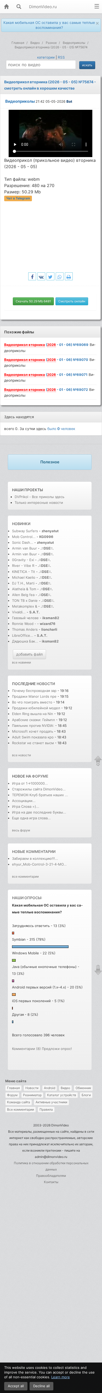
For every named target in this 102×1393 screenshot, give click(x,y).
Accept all (16, 1386)
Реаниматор (32, 1095)
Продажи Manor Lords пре (34, 696)
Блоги (86, 1095)
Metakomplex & (25, 606)
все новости (21, 755)
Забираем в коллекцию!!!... (35, 858)
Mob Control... (24, 537)
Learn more (60, 1377)
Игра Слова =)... (25, 806)
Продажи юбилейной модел (36, 708)
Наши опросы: (27, 897)
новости (46, 683)
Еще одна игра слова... (31, 818)
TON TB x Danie (25, 600)
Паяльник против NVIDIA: (33, 725)
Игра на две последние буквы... (39, 812)
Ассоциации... (24, 801)
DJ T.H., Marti (23, 583)
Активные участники (51, 1102)
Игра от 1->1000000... (30, 783)
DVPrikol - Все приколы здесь (39, 497)
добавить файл (29, 654)
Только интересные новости (39, 502)
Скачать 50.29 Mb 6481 (33, 301)
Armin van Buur (24, 548)
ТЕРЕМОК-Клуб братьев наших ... (40, 795)
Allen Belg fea (23, 595)
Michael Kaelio (23, 577)
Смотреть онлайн (71, 301)
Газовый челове (25, 618)
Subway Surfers (25, 531)
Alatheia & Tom (24, 589)
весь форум (21, 830)
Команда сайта (18, 1102)
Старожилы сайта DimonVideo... (39, 789)
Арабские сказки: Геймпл (33, 720)
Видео (65, 1088)
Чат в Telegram (18, 198)
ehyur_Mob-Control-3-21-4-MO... (39, 864)
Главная (13, 1088)
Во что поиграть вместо (32, 702)
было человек (61, 429)
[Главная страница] (6, 7)
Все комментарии (20, 1109)
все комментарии (25, 876)
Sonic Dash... (22, 542)
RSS (61, 57)
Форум (12, 1095)
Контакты (51, 1182)
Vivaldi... (19, 612)
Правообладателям (51, 1176)
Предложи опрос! (57, 1049)
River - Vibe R (23, 565)
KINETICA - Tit (23, 571)
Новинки (21, 523)
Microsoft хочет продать (32, 731)
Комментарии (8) (26, 1049)
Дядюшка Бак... (25, 641)
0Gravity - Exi (23, 560)
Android (49, 1088)
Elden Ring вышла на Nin (32, 714)
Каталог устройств (61, 1095)
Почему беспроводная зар (34, 690)
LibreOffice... (22, 635)
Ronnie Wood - (24, 624)
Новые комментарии (33, 851)
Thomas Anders (25, 629)
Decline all (41, 1386)
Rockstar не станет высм (33, 743)
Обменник (83, 1088)
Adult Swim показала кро (33, 737)
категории (46, 57)
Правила (46, 1109)
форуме (40, 776)
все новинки (21, 662)
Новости (31, 1088)
